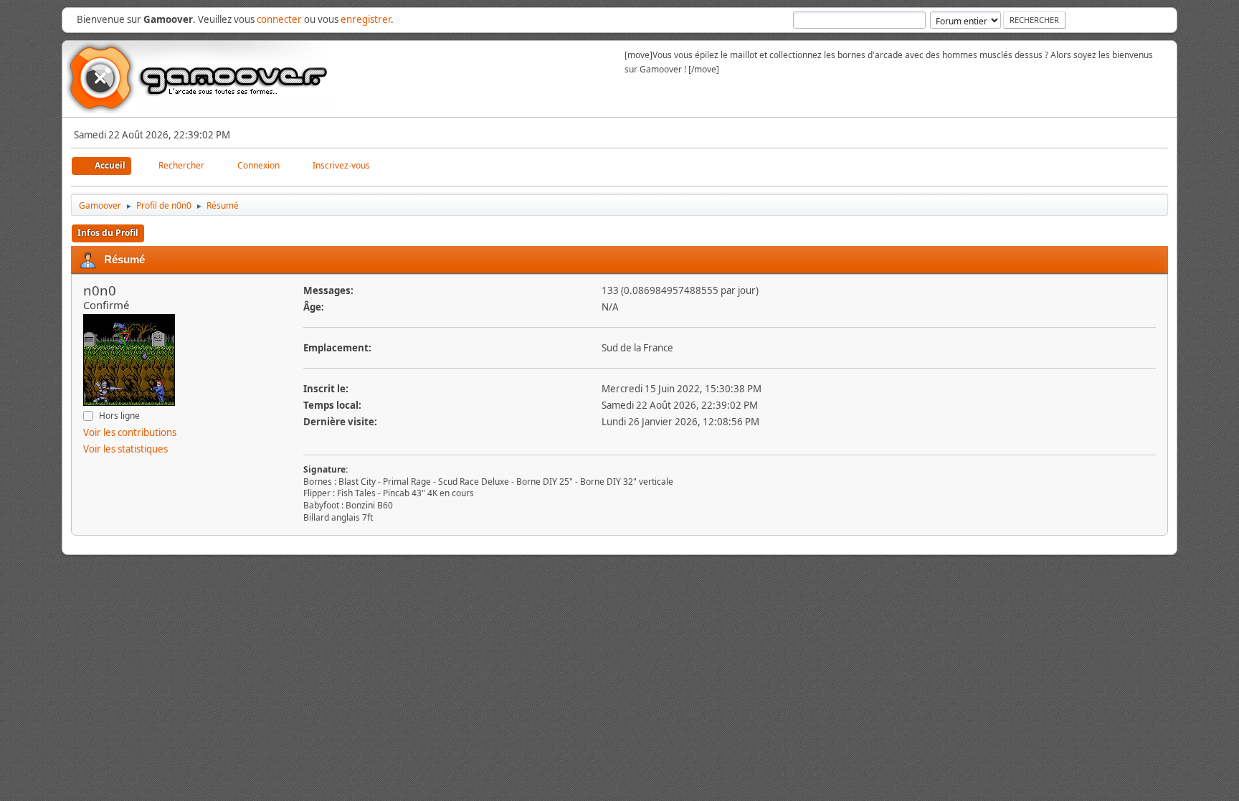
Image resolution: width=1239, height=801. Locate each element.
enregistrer (366, 19)
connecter (279, 19)
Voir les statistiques (125, 448)
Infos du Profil (107, 233)
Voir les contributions (129, 432)
